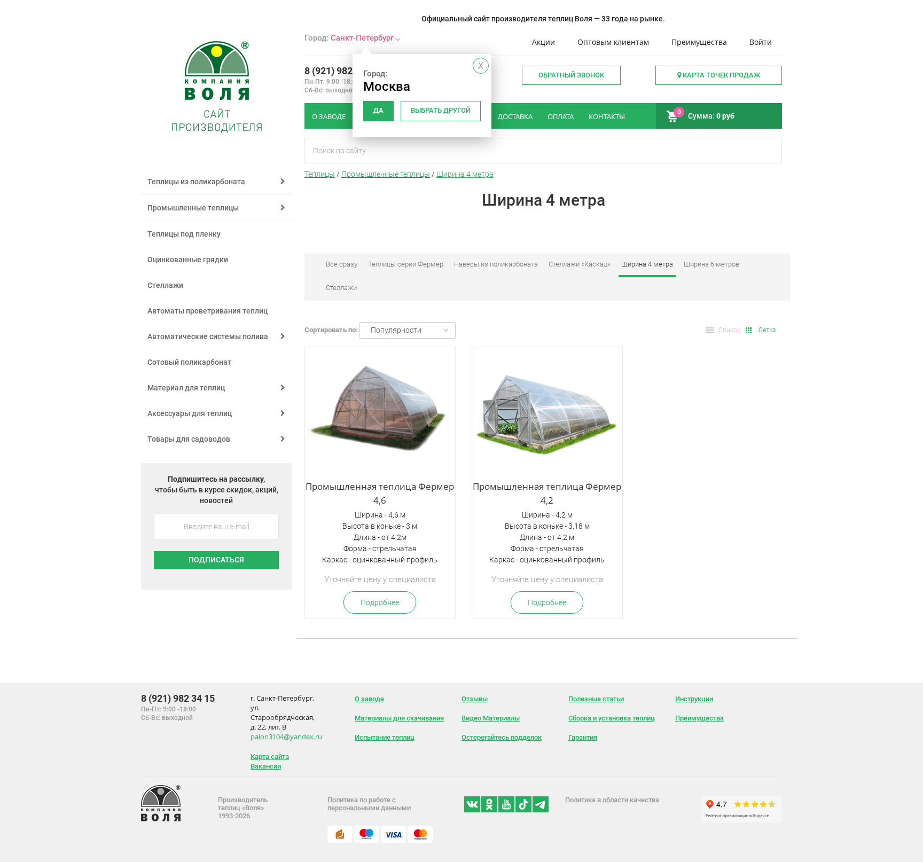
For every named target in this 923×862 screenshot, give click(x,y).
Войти (760, 42)
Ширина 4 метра (465, 174)
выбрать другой (441, 110)
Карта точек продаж (720, 75)
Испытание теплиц (384, 737)
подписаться (216, 559)
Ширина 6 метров (711, 264)
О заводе (369, 699)
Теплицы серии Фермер (405, 264)
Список (729, 330)
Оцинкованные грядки (187, 259)
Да (378, 110)
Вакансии (266, 766)
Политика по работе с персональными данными (369, 804)
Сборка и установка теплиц (611, 718)
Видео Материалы (491, 718)
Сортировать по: (331, 330)
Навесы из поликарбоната (496, 264)
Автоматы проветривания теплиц (207, 311)
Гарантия (582, 737)
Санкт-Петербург (362, 38)
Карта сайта (270, 757)
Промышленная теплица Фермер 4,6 (380, 493)
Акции (543, 42)
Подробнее (380, 602)
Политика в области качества (612, 800)
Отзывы (475, 699)
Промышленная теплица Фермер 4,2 (547, 493)
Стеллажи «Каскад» (580, 264)
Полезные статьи (596, 699)
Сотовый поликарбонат (189, 362)
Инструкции (694, 699)
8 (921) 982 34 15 (341, 70)
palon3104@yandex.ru (286, 736)
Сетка (767, 330)
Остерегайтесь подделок (502, 737)
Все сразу (341, 264)
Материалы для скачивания (399, 718)
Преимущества (699, 42)
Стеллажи (165, 285)
